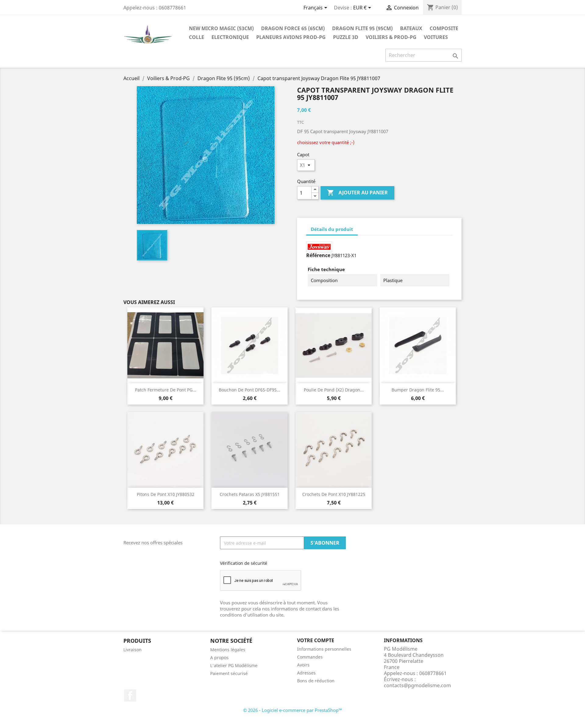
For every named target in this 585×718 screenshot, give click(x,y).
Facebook (130, 695)
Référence (318, 255)
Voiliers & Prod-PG (391, 37)
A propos (219, 657)
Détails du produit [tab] (332, 229)
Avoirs (303, 665)
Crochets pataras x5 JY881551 (250, 494)
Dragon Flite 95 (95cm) (362, 28)
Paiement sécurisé (229, 673)
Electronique (230, 37)
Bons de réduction (316, 681)
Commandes (310, 657)
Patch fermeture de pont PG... (165, 390)
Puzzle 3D (345, 37)
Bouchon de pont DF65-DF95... (249, 390)
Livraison (132, 650)
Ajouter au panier (357, 192)
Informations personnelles (324, 649)
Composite (444, 28)
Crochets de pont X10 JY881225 (333, 494)
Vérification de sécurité (243, 563)
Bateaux (411, 28)
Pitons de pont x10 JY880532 (165, 494)
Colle (196, 37)
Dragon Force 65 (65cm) (293, 28)
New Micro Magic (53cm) (221, 28)
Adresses (306, 673)
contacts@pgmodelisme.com (417, 685)
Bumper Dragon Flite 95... (418, 390)
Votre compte (315, 640)
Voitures (436, 37)
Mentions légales (227, 650)
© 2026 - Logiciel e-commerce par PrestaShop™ (292, 710)
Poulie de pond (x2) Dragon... (334, 390)
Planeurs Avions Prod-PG (291, 37)
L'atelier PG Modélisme (233, 665)
